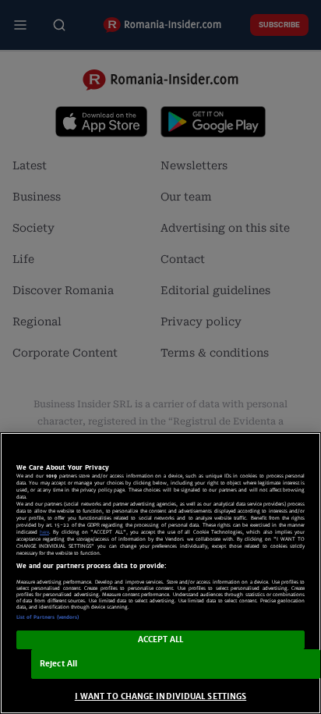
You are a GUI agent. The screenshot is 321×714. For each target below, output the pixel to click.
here (44, 532)
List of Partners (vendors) (47, 617)
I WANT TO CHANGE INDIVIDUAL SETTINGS (160, 696)
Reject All (58, 664)
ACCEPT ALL (161, 639)
